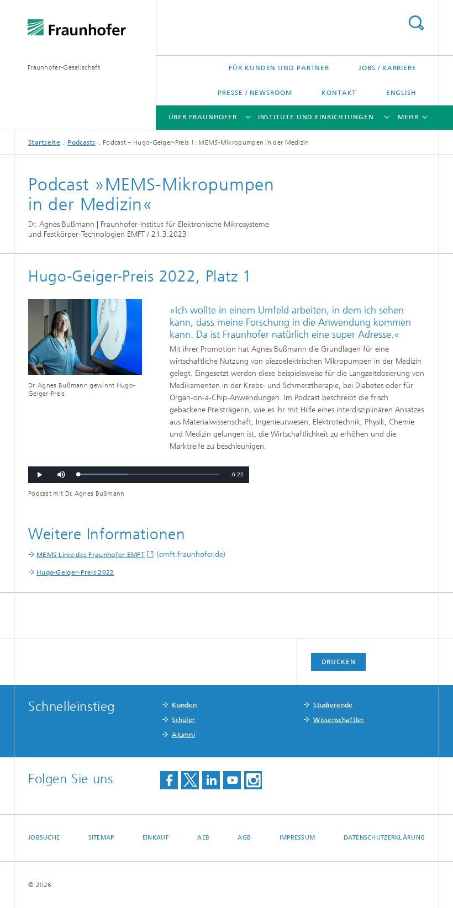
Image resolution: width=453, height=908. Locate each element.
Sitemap (101, 837)
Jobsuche (44, 837)
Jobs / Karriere (388, 68)
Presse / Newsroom (255, 93)
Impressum (297, 837)
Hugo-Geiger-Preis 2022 (75, 572)
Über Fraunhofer (203, 117)
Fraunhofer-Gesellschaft (64, 67)
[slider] (148, 474)
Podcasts (81, 142)
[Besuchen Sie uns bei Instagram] (253, 780)
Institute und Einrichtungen (316, 117)
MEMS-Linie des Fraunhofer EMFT (90, 555)
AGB (244, 837)
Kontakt (339, 93)
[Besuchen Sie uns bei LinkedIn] (211, 780)
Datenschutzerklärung (384, 837)
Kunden (184, 705)
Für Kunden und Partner (279, 68)
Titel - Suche (416, 23)
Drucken (339, 662)
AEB (203, 837)
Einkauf (156, 837)
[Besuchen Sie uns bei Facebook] (169, 780)
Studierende (332, 705)
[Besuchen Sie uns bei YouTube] (232, 780)
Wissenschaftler (339, 720)
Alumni (183, 735)
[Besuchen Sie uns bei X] (190, 780)
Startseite (44, 142)
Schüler (183, 720)
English (401, 93)
